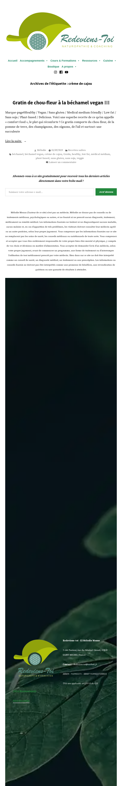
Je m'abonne (106, 191)
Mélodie (41, 150)
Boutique (53, 66)
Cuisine (108, 60)
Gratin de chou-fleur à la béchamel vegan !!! (61, 102)
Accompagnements (32, 60)
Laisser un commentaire (62, 162)
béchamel (17, 154)
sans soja (70, 158)
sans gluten (57, 158)
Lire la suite (20, 141)
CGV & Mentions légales (24, 691)
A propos (67, 66)
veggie (80, 158)
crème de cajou (53, 154)
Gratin (67, 154)
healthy (76, 154)
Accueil (12, 60)
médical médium (100, 154)
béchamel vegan (34, 154)
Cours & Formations (63, 60)
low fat (86, 154)
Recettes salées (77, 150)
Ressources (89, 60)
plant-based (42, 158)
